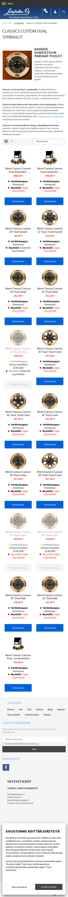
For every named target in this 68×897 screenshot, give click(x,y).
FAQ (29, 709)
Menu (10, 3)
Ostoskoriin (18, 201)
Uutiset (39, 709)
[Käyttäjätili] (55, 11)
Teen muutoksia (19, 886)
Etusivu (10, 709)
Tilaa (34, 749)
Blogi (50, 709)
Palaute (47, 714)
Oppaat (61, 709)
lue (37, 744)
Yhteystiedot (13, 714)
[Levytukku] (17, 11)
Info (21, 709)
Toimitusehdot (32, 714)
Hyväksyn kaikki (49, 886)
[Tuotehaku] (63, 11)
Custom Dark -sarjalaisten (51, 116)
